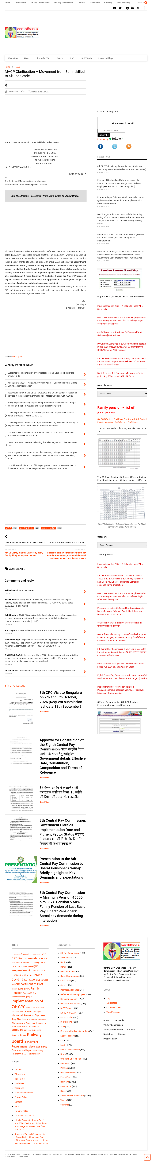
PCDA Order (31, 1019)
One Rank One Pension (70, 1059)
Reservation (65, 1086)
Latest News (103, 157)
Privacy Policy (123, 2)
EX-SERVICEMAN (68, 1013)
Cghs (62, 985)
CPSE (36, 980)
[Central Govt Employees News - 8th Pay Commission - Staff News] (22, 37)
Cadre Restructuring (69, 976)
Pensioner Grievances (36, 1023)
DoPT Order (20, 2)
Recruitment (30, 1042)
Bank (62, 962)
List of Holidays (105, 58)
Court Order (28, 980)
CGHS (60, 58)
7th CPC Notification (19, 954)
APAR (45, 959)
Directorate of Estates (70, 1003)
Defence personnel (68, 999)
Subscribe (104, 135)
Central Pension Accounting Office (30, 962)
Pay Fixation (19, 1019)
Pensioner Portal (20, 1026)
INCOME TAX (66, 1022)
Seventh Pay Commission (72, 1095)
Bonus (63, 967)
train (25, 1054)
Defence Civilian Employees (72, 994)
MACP (63, 1045)
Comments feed (113, 1007)
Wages (63, 1100)
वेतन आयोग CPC (43, 58)
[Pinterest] (127, 8)
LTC (62, 1040)
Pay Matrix (65, 1063)
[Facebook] (144, 8)
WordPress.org (113, 1012)
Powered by (103, 139)
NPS (17, 1106)
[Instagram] (137, 8)
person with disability (32, 1030)
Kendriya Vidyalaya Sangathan (74, 1031)
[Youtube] (115, 8)
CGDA (14, 966)
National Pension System (28, 1015)
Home (7, 2)
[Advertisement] (93, 33)
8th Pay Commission (63, 2)
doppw (14, 989)
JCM (62, 1026)
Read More (44, 712)
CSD (72, 58)
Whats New (13, 58)
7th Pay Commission (40, 2)
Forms (25, 993)
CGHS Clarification (24, 966)
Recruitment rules (23, 1046)
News (26, 58)
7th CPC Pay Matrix (34, 954)
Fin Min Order (66, 1017)
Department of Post (30, 984)
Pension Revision (68, 1072)
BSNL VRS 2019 (67, 971)
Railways (64, 1082)
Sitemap (108, 2)
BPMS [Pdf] (17, 356)
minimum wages (34, 1011)
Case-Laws (65, 980)
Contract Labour (24, 975)
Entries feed (111, 1003)
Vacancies (19, 1088)
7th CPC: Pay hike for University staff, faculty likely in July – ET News (24, 554)
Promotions (19, 1035)
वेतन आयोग (64, 1105)
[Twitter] (120, 8)
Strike (20, 1054)
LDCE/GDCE (21, 1011)
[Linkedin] (132, 8)
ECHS (20, 988)
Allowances (65, 957)
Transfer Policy (33, 1054)
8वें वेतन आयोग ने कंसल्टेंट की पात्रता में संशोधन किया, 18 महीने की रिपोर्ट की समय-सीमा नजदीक (61, 792)
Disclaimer (95, 2)
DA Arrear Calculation (24, 1115)
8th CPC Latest (15, 685)
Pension (64, 1068)
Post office (65, 1077)
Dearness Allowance (69, 990)
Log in (109, 998)
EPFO (27, 988)
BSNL (14, 963)
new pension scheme (70, 1049)
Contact (81, 2)
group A (29, 997)
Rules (62, 1091)
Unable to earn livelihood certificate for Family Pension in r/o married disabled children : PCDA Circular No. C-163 (66, 555)
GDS (30, 993)
